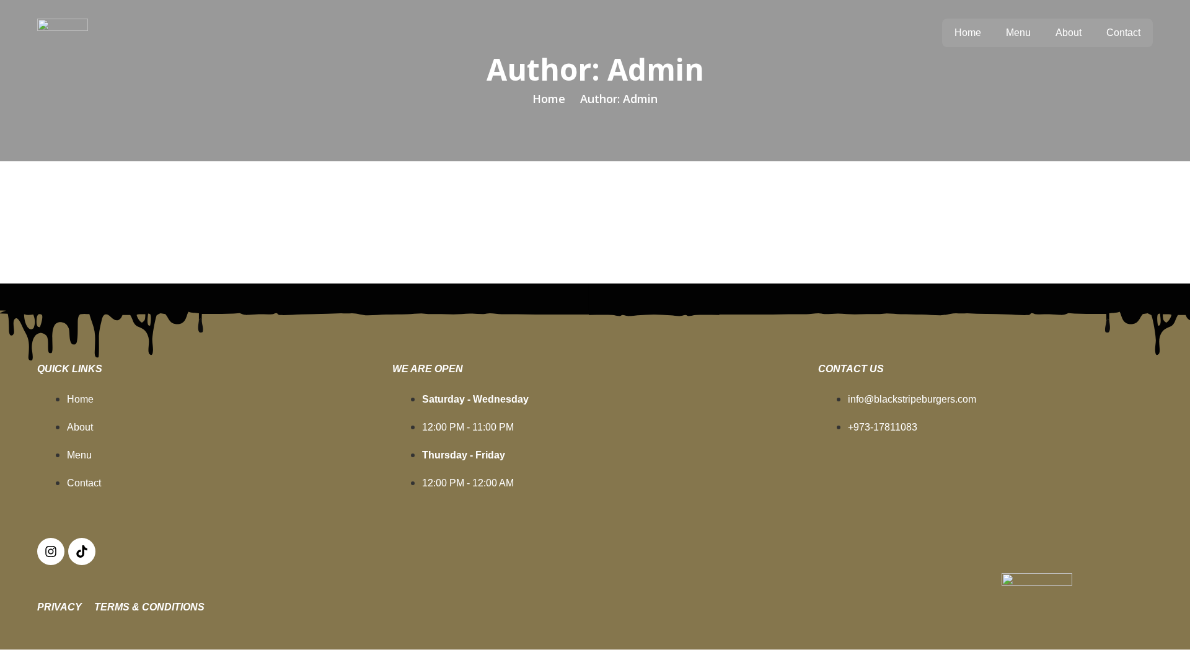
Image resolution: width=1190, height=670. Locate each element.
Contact (1123, 32)
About (1069, 32)
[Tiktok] (81, 551)
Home (967, 32)
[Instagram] (50, 551)
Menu (1018, 32)
